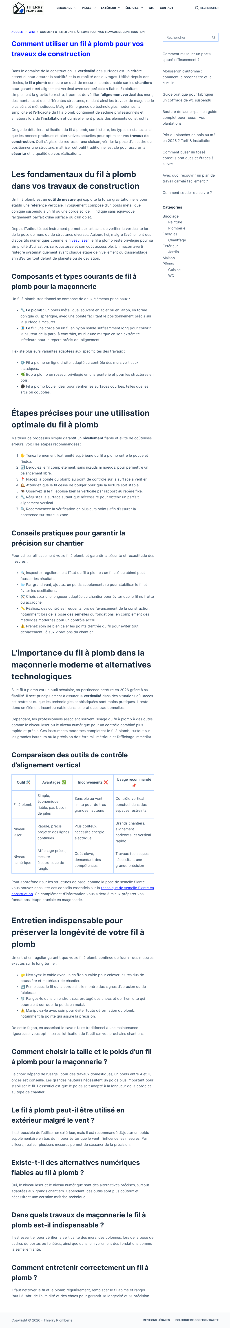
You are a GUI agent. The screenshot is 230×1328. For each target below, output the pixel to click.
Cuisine (174, 269)
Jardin (173, 251)
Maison (169, 258)
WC (171, 275)
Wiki (151, 7)
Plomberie (176, 228)
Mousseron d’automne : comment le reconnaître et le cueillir (187, 77)
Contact (166, 7)
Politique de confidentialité (197, 1320)
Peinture (175, 222)
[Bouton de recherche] (213, 37)
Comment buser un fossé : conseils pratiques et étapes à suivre (188, 158)
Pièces (86, 7)
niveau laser (78, 240)
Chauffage (177, 240)
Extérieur (108, 7)
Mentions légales (156, 1320)
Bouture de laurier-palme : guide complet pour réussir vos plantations (190, 117)
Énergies (132, 7)
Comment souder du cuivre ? (187, 192)
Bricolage (64, 7)
